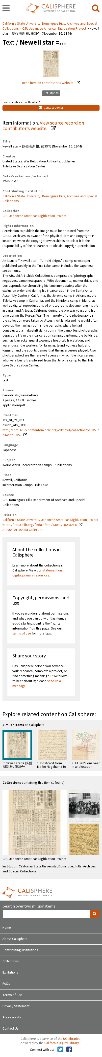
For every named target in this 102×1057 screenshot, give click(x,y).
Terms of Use (12, 994)
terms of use (21, 633)
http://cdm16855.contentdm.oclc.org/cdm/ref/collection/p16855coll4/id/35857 (50, 433)
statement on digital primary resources (37, 573)
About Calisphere (14, 938)
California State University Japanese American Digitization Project (50, 519)
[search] (96, 8)
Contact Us (10, 1028)
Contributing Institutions (20, 950)
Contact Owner (53, 108)
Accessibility (11, 1017)
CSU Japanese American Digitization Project (54, 28)
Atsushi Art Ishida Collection (22, 529)
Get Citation (51, 93)
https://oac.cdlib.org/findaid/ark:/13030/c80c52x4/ (39, 524)
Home (6, 927)
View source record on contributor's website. (43, 126)
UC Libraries (71, 1038)
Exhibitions (10, 972)
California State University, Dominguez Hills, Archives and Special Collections (49, 199)
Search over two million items (28, 906)
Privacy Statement (15, 1006)
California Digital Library (61, 1043)
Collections (10, 961)
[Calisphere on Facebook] (69, 1050)
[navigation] (6, 8)
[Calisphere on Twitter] (60, 1050)
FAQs (6, 983)
